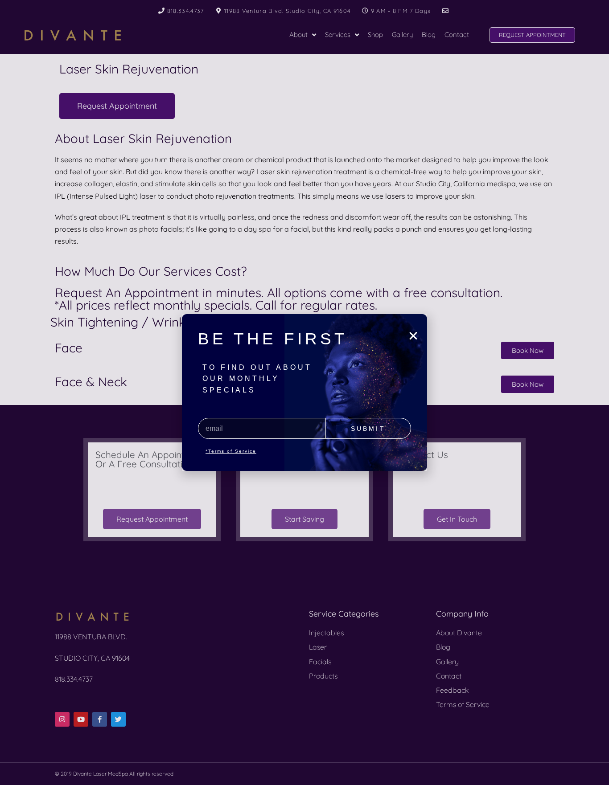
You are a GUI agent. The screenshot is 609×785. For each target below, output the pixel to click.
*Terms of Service (231, 451)
